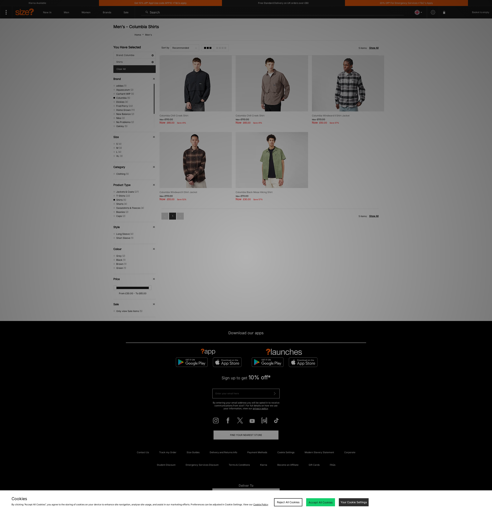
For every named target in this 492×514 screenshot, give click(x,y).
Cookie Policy (260, 504)
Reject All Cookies (288, 502)
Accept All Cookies (320, 502)
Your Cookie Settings (354, 502)
